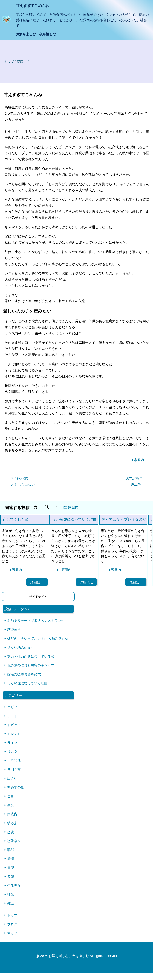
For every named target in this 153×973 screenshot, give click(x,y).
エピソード (15, 706)
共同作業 (14, 769)
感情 (10, 858)
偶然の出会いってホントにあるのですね (37, 638)
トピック (14, 724)
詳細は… (37, 582)
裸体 (10, 894)
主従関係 (14, 760)
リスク (12, 751)
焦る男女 (14, 885)
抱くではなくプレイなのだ (124, 519)
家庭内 (139, 459)
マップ (12, 932)
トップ (9, 61)
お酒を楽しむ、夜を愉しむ (36, 34)
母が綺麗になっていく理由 (27, 682)
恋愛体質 (14, 629)
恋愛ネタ (14, 840)
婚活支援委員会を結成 (24, 673)
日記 (10, 867)
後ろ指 (12, 822)
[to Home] (6, 22)
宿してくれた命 (16, 519)
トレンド (14, 733)
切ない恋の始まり (20, 647)
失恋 (10, 805)
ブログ (12, 923)
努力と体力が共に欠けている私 (30, 656)
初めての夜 (15, 787)
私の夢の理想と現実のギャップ (30, 664)
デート (12, 715)
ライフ (12, 742)
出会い (12, 778)
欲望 (10, 876)
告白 (10, 796)
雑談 (10, 903)
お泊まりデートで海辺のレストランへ (35, 620)
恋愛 (10, 831)
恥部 (10, 849)
